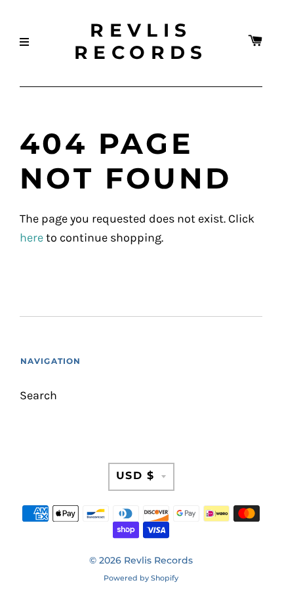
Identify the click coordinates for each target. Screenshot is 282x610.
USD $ (135, 475)
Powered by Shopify (141, 578)
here (31, 238)
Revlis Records (141, 41)
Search (38, 396)
